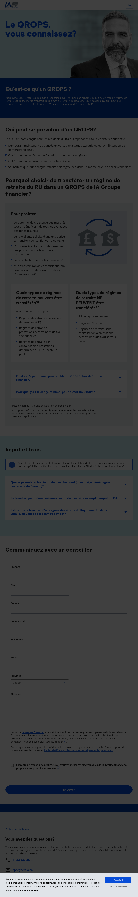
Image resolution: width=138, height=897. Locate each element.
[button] (118, 886)
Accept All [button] (118, 879)
